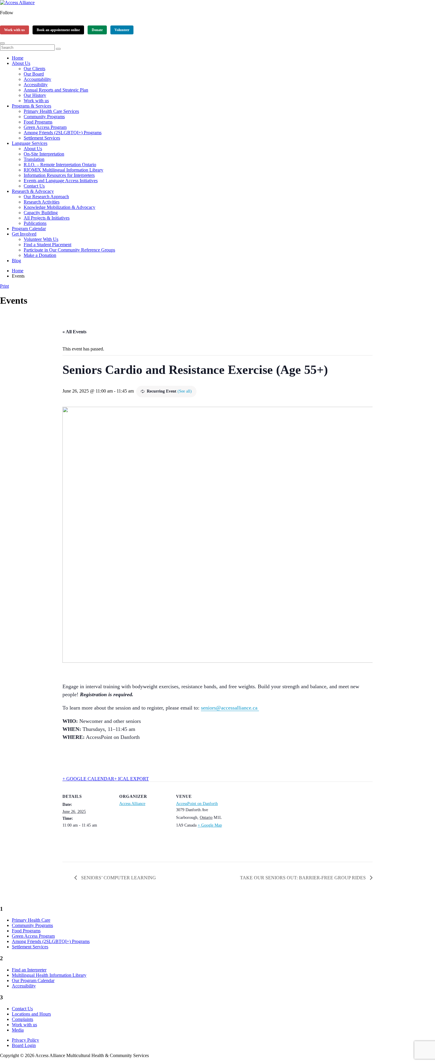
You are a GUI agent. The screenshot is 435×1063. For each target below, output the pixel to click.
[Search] (58, 49)
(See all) (185, 391)
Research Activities (41, 201)
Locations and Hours (31, 1013)
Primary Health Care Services (51, 111)
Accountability (37, 79)
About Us (21, 63)
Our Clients (34, 68)
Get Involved (24, 233)
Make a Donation (40, 255)
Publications (35, 223)
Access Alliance (132, 803)
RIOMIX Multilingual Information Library (63, 169)
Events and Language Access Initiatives (61, 180)
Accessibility (36, 84)
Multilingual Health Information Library (49, 975)
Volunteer (122, 30)
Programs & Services (31, 105)
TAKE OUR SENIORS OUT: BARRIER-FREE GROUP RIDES (303, 877)
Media (18, 1029)
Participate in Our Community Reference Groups (69, 249)
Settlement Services (42, 137)
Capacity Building (41, 212)
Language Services (29, 143)
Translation (34, 159)
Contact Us (34, 185)
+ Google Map (210, 825)
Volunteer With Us (41, 239)
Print (4, 286)
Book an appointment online (58, 30)
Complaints (22, 1019)
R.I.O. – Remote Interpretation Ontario (60, 164)
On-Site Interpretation (44, 153)
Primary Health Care (31, 920)
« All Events (74, 331)
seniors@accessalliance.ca (230, 708)
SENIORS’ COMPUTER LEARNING (118, 877)
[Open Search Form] (2, 43)
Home (17, 57)
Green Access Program (45, 127)
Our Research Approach (46, 196)
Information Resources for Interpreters (59, 175)
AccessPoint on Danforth (197, 803)
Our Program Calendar (33, 980)
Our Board (34, 73)
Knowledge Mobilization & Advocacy (59, 207)
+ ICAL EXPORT (131, 778)
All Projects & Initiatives (47, 217)
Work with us (14, 30)
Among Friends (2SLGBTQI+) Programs (63, 132)
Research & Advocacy (33, 191)
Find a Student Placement (47, 244)
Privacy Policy (25, 1040)
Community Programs (44, 116)
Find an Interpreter (29, 969)
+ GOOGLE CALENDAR (88, 778)
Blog (16, 260)
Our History (35, 95)
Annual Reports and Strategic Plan (56, 89)
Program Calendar (29, 228)
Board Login (24, 1045)
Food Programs (38, 121)
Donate (97, 30)
